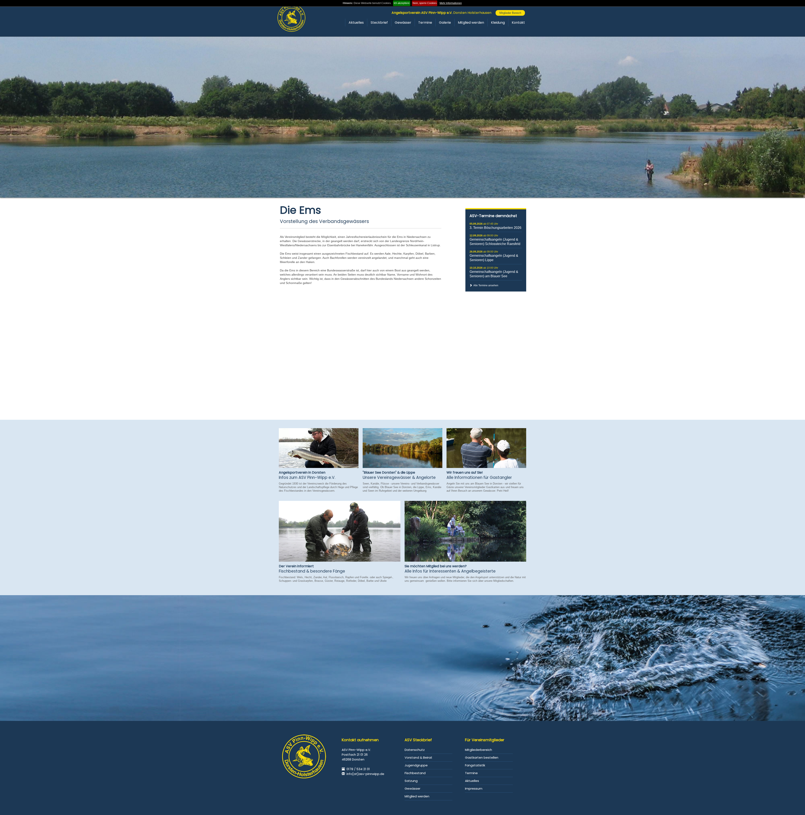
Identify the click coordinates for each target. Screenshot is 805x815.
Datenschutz (415, 750)
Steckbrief (379, 22)
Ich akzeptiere (402, 3)
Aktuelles (356, 22)
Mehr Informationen (451, 3)
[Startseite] (291, 17)
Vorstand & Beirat (418, 757)
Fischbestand (415, 773)
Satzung (411, 781)
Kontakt (518, 22)
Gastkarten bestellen (481, 757)
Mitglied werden (471, 22)
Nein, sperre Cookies (425, 3)
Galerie (445, 22)
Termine (425, 22)
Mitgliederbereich (478, 750)
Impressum (473, 788)
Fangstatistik (475, 765)
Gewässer (403, 22)
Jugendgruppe (416, 765)
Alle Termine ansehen (485, 285)
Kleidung (498, 22)
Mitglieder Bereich (510, 12)
